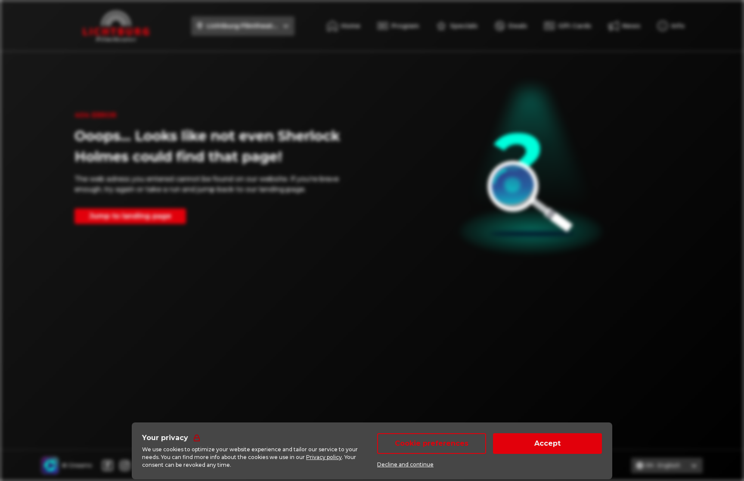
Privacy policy (324, 457)
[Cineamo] (50, 465)
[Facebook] (107, 465)
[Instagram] (125, 465)
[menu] (671, 26)
